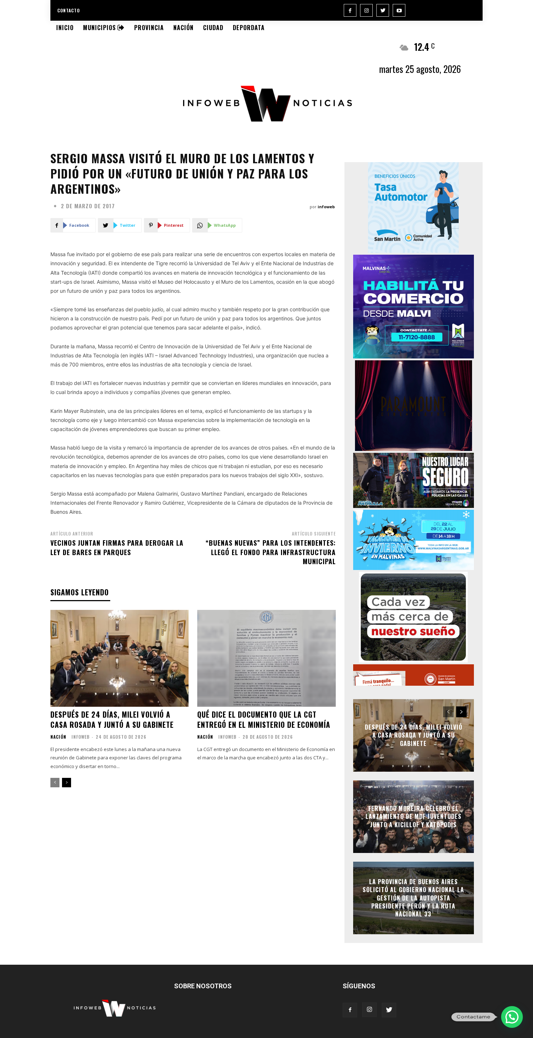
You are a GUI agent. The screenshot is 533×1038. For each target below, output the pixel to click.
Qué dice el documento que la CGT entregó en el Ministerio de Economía (263, 719)
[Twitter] (382, 10)
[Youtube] (399, 10)
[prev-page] (54, 782)
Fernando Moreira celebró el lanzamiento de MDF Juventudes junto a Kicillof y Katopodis (413, 816)
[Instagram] (366, 10)
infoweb (326, 206)
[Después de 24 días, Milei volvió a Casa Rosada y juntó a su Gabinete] (119, 658)
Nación (58, 737)
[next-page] (66, 782)
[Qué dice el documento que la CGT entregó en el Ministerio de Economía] (266, 658)
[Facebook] (350, 10)
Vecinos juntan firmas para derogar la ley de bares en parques (116, 547)
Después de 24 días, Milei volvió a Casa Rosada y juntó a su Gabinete (112, 719)
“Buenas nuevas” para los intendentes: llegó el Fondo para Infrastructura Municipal (271, 552)
